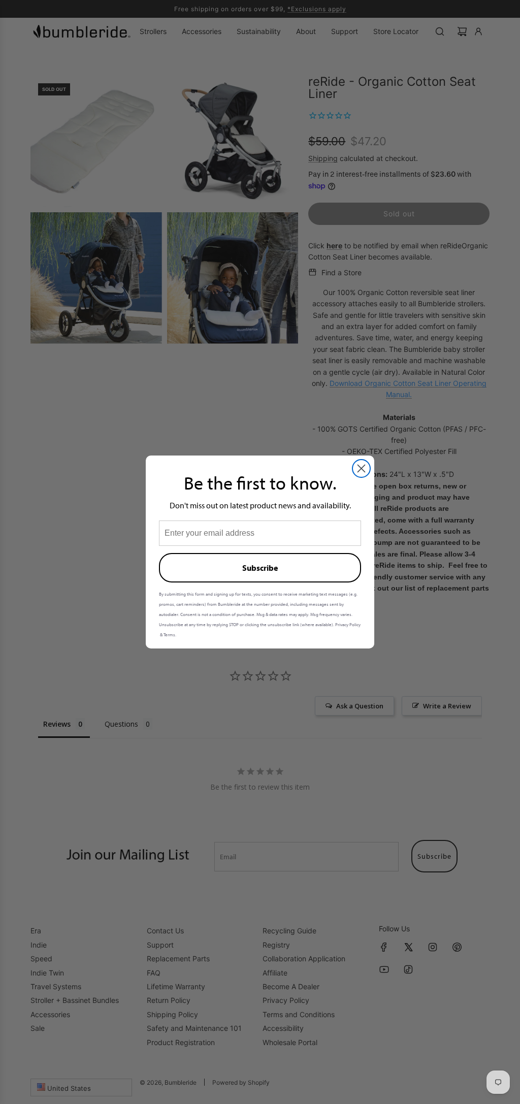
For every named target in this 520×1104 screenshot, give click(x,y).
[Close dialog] (361, 468)
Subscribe (260, 568)
